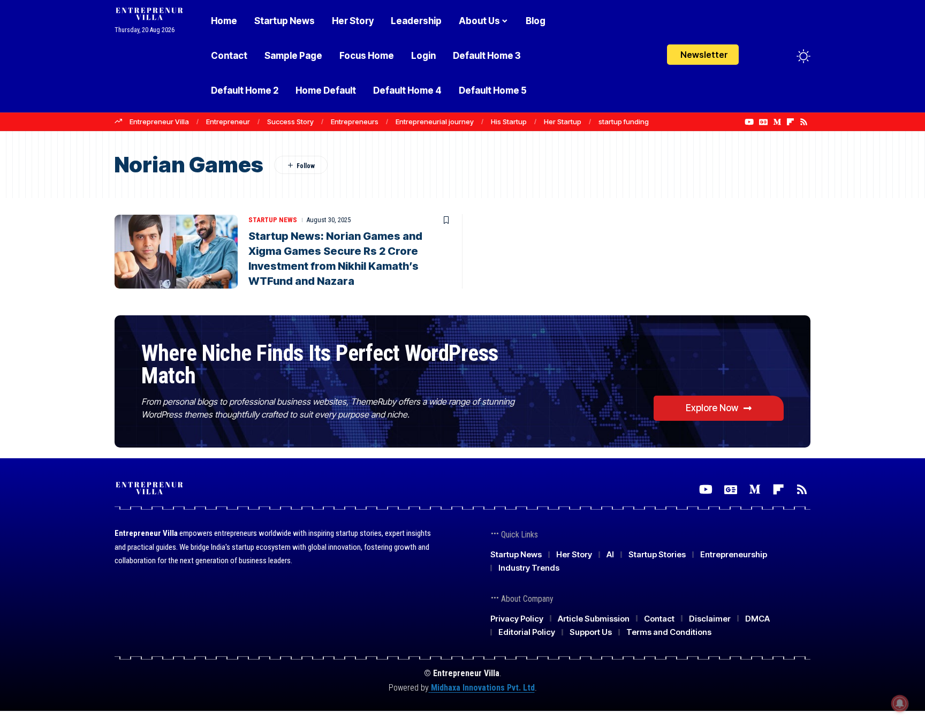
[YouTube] (749, 122)
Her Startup (562, 121)
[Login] (761, 56)
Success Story (290, 121)
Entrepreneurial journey (435, 121)
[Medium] (777, 122)
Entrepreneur (228, 121)
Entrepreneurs (354, 121)
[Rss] (803, 122)
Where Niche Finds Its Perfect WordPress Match (319, 364)
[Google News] (763, 122)
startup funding (623, 121)
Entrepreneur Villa (159, 121)
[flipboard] (790, 122)
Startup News (272, 220)
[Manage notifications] (899, 703)
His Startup (509, 121)
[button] (783, 56)
